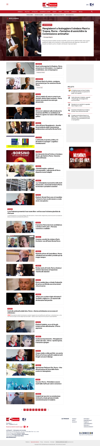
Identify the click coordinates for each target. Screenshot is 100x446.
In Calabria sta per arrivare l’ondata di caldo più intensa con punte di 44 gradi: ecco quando (80, 92)
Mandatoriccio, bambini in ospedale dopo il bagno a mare (80, 105)
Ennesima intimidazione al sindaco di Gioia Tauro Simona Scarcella (80, 110)
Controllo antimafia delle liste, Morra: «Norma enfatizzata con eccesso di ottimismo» (32, 312)
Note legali (52, 441)
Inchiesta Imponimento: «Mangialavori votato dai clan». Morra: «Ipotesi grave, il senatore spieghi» (49, 340)
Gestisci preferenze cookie (61, 442)
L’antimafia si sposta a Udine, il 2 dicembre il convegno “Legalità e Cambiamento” (47, 141)
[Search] (92, 12)
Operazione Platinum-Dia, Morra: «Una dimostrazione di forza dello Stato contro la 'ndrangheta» (49, 369)
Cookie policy (46, 441)
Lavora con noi (70, 441)
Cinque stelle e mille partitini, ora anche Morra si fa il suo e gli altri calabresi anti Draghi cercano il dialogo (49, 355)
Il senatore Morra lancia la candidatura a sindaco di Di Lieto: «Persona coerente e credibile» (49, 226)
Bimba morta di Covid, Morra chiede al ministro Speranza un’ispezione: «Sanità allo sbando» (48, 269)
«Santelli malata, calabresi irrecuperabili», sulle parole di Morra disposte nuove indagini (48, 170)
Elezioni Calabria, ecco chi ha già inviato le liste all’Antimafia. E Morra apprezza (48, 326)
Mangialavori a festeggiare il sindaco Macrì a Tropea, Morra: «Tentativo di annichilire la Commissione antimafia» (66, 31)
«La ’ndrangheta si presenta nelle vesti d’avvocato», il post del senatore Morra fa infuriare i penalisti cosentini (49, 184)
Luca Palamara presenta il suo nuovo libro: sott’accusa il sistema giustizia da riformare (33, 212)
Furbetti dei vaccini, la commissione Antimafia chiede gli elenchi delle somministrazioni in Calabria (48, 398)
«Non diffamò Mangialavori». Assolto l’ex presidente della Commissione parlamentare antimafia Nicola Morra (48, 127)
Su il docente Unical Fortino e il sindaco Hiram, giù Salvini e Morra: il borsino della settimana (49, 156)
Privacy (41, 441)
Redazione (28, 441)
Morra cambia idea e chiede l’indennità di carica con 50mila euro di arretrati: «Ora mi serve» (49, 284)
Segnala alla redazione (35, 441)
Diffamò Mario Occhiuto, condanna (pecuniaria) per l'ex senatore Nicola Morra (48, 83)
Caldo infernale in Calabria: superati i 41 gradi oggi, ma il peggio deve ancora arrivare (80, 99)
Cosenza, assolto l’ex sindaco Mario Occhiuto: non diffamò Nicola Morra (48, 240)
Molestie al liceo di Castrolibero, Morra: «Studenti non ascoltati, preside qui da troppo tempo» (49, 255)
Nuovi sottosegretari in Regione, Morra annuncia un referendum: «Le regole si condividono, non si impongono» (49, 68)
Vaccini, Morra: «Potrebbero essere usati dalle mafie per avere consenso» (49, 383)
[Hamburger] (7, 4)
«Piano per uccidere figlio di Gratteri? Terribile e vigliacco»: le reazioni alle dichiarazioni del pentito (48, 298)
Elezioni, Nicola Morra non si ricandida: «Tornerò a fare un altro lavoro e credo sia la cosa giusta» (49, 199)
